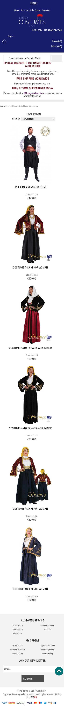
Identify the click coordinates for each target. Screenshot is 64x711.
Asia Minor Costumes (28, 106)
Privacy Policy (47, 653)
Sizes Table (18, 626)
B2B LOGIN (37, 30)
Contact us (46, 10)
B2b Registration (47, 626)
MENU (33, 3)
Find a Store (18, 629)
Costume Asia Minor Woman (30, 267)
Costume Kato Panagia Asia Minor (30, 348)
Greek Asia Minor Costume (30, 187)
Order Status (35, 10)
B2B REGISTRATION (53, 30)
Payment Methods (47, 646)
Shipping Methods (17, 649)
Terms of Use (17, 653)
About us (24, 10)
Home (16, 10)
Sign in (11, 36)
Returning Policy (47, 649)
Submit (27, 678)
